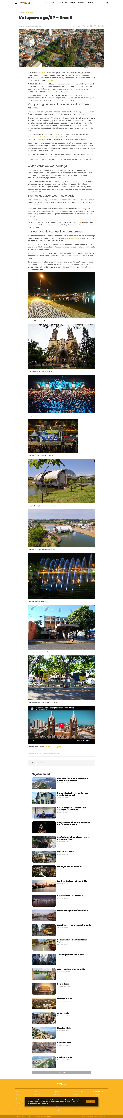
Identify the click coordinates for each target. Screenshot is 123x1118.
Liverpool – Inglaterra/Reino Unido (72, 910)
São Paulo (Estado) (55, 754)
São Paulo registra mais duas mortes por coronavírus (73, 838)
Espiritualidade (39, 1110)
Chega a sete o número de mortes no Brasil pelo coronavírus (73, 823)
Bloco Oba (74, 238)
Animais (17, 1095)
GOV (46, 3)
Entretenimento (40, 1107)
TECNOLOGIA (81, 3)
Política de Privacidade (72, 1100)
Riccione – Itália (64, 1057)
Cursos (37, 1092)
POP (53, 3)
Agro (16, 1092)
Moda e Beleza (78, 1092)
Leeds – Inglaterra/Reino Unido (71, 969)
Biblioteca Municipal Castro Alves (52, 137)
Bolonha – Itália (64, 1042)
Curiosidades (19, 1110)
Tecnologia (96, 1095)
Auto (16, 1101)
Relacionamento (79, 1110)
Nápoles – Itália (64, 1028)
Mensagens (57, 1110)
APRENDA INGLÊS (63, 3)
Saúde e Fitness (98, 1092)
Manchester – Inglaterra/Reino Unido (74, 925)
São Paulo (41, 73)
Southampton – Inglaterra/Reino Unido (72, 941)
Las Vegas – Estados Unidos (69, 866)
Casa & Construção (21, 1104)
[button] (107, 2)
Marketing (57, 1107)
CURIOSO (72, 3)
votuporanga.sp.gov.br (53, 747)
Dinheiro (37, 1095)
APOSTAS (90, 3)
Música (76, 1095)
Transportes (96, 1098)
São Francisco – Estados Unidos (71, 896)
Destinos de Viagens (26, 13)
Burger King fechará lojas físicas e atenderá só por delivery (72, 794)
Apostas (18, 1098)
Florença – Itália (64, 998)
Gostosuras (57, 1095)
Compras (18, 1107)
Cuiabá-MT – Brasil (66, 852)
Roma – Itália (63, 984)
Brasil (80, 222)
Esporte (56, 1092)
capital (50, 80)
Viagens (95, 1101)
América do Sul (33, 754)
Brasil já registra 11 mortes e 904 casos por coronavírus (71, 809)
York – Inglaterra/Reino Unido (70, 954)
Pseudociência (78, 1107)
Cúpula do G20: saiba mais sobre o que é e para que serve (72, 779)
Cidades (45, 754)
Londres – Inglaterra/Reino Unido (72, 881)
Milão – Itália (63, 1013)
